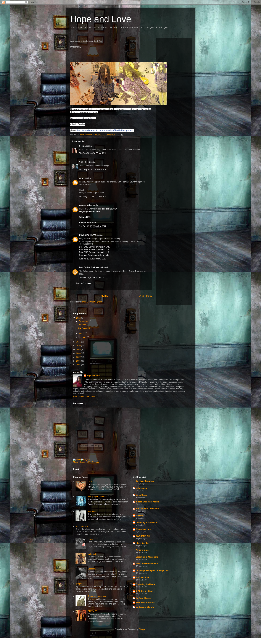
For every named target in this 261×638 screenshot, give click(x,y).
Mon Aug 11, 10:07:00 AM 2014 (92, 196)
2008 (78, 353)
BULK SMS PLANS (88, 235)
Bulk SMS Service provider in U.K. (94, 252)
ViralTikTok (84, 162)
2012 (78, 318)
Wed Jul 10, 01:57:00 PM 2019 (92, 259)
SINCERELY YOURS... (146, 602)
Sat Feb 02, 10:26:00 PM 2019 (92, 226)
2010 (78, 346)
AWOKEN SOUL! (143, 536)
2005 (78, 365)
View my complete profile (84, 396)
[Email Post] (122, 134)
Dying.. (91, 539)
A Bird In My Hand (144, 591)
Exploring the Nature (145, 584)
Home (104, 295)
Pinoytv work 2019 (87, 222)
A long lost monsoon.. (97, 596)
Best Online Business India (92, 267)
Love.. (90, 482)
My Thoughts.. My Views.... (148, 509)
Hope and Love (100, 19)
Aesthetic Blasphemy (146, 481)
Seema (82, 146)
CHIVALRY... (93, 611)
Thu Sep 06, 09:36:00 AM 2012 (92, 153)
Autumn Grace (142, 550)
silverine (140, 515)
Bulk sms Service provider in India (94, 255)
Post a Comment (83, 283)
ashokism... (141, 488)
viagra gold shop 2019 (89, 211)
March (82, 333)
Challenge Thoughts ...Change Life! (152, 570)
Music (75, 462)
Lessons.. (92, 569)
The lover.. (92, 511)
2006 (78, 361)
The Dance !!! (84, 328)
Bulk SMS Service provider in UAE (94, 247)
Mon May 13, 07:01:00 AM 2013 (93, 169)
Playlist (82, 462)
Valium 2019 (84, 217)
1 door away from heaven (148, 502)
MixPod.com (93, 462)
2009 (78, 349)
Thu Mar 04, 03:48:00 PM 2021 (92, 278)
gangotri (79, 584)
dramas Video (85, 205)
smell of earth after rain (147, 564)
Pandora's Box (82, 526)
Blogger (142, 629)
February (83, 337)
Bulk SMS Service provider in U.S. (94, 249)
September (84, 321)
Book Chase (141, 495)
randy (81, 178)
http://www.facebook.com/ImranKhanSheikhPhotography (105, 130)
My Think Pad (142, 577)
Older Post (145, 295)
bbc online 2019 (109, 209)
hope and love (93, 375)
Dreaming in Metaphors (147, 557)
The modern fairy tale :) (98, 497)
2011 (78, 342)
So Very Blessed (143, 598)
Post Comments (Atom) (92, 302)
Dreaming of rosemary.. (147, 522)
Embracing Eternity (145, 607)
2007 (78, 357)
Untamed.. (82, 324)
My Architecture (143, 529)
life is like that (142, 543)
